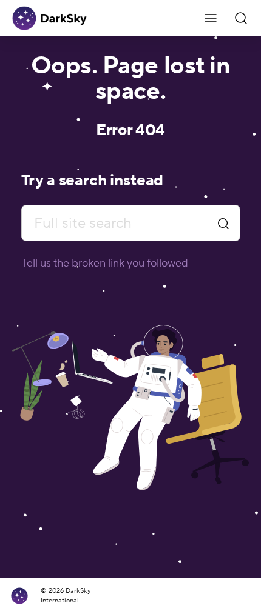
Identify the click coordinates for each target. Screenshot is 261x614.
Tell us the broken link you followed (104, 263)
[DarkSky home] (24, 596)
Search (223, 223)
